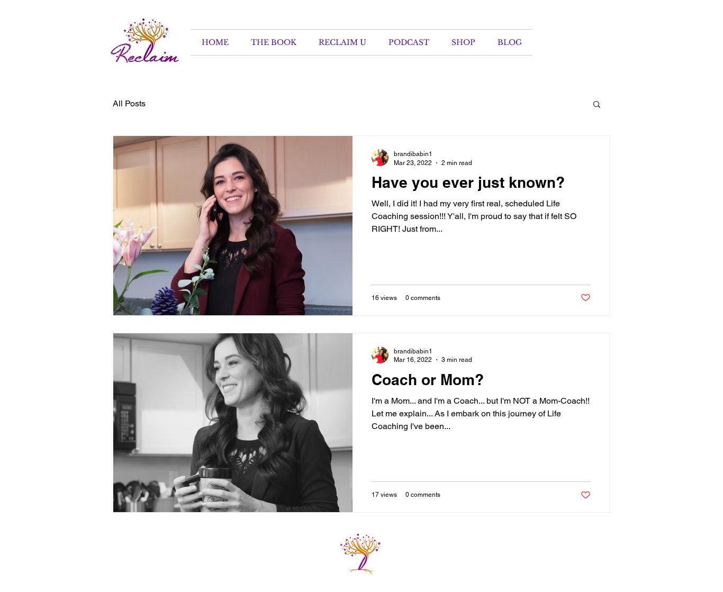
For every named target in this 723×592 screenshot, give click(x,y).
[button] (597, 105)
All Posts (129, 103)
